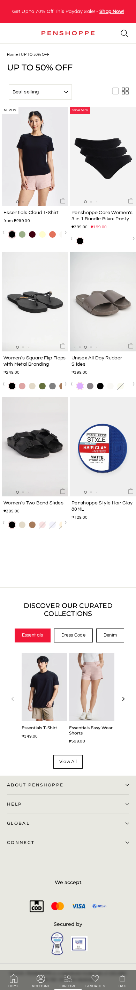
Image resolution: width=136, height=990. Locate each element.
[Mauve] (80, 386)
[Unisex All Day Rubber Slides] (103, 301)
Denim (110, 635)
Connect (21, 842)
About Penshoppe (35, 785)
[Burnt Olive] (42, 386)
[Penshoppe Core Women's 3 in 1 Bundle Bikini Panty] (103, 156)
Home (12, 54)
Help (14, 804)
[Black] (12, 234)
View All (68, 761)
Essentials (32, 635)
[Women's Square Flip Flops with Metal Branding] (35, 301)
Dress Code (73, 635)
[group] (68, 11)
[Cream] (42, 234)
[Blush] (22, 386)
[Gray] (52, 386)
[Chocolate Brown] (32, 234)
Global (18, 823)
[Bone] (32, 386)
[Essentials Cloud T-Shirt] (35, 156)
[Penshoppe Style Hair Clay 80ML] (103, 446)
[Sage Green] (22, 234)
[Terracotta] (52, 234)
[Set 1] (90, 241)
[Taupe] (90, 386)
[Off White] (110, 386)
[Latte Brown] (32, 525)
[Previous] (12, 699)
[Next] (123, 699)
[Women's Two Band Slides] (35, 446)
